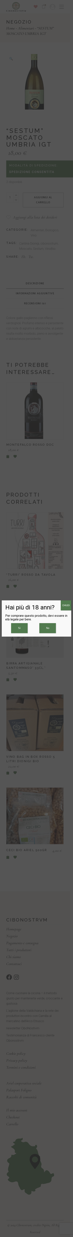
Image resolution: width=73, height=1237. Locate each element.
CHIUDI (66, 605)
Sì (19, 628)
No (47, 628)
